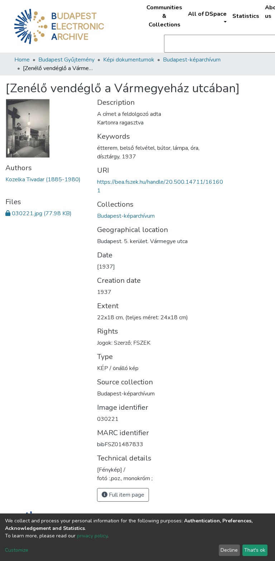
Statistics (245, 16)
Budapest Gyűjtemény (66, 60)
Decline (229, 550)
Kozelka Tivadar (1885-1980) (43, 179)
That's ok (254, 550)
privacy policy (92, 535)
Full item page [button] (125, 495)
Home (22, 60)
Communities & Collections (164, 16)
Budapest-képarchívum (192, 60)
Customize (16, 550)
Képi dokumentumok (128, 60)
